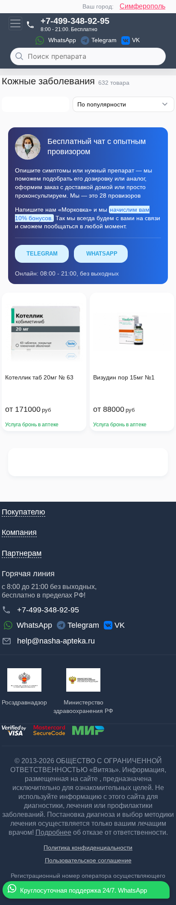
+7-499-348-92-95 (75, 21)
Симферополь (142, 6)
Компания (19, 532)
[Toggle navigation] (15, 23)
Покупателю (23, 512)
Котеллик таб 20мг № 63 (39, 377)
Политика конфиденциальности (88, 847)
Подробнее (53, 832)
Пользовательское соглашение (88, 860)
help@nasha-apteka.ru (56, 641)
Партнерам (21, 553)
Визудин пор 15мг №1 (124, 377)
